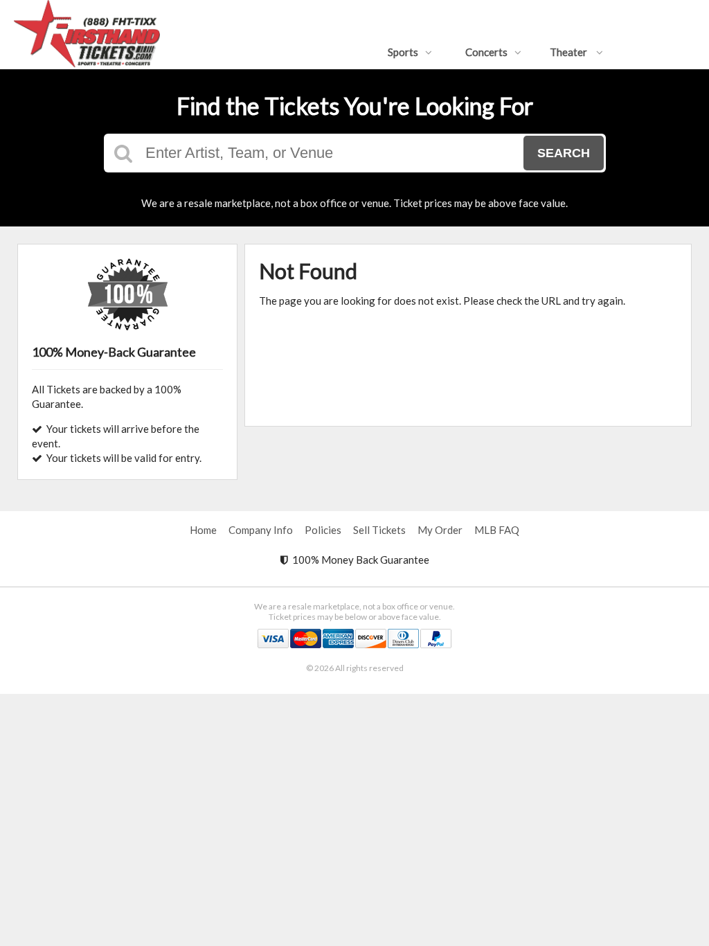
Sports (403, 52)
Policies (323, 530)
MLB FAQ (496, 530)
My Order (440, 530)
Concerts (486, 52)
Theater (569, 52)
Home (203, 530)
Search (563, 153)
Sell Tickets (379, 530)
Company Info (260, 530)
